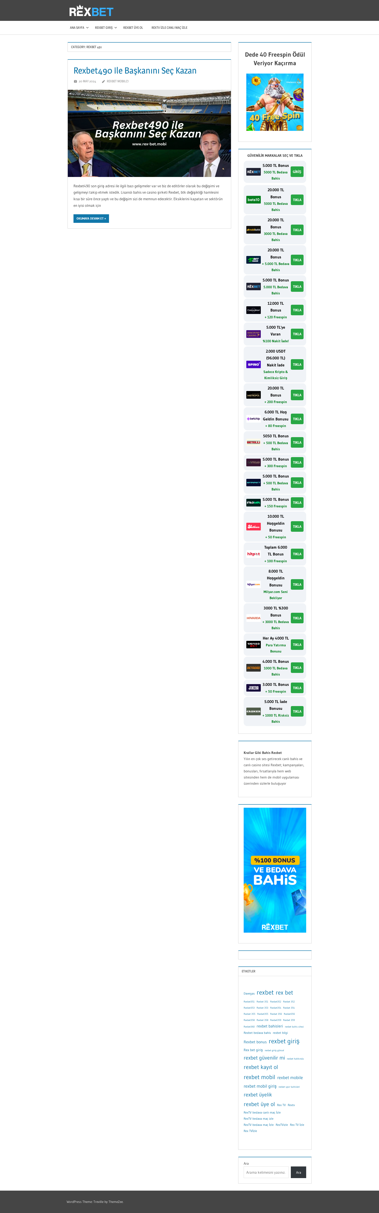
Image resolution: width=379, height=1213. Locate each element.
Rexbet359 (275, 1020)
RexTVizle (282, 1125)
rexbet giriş (284, 1041)
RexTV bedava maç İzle (259, 1125)
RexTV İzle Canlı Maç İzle (169, 27)
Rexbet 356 (276, 1014)
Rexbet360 (249, 1026)
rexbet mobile (290, 1077)
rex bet (284, 992)
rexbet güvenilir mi (264, 1057)
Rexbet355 (262, 1014)
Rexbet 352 (289, 1001)
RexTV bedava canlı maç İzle (262, 1112)
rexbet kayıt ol (261, 1067)
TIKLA (297, 200)
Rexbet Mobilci (118, 81)
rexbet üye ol (259, 1104)
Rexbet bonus (255, 1041)
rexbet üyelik (258, 1094)
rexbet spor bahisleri (289, 1086)
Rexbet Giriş (104, 27)
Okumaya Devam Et (90, 218)
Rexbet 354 (289, 1007)
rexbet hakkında (295, 1058)
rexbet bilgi (280, 1033)
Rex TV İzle (297, 1125)
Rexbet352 (275, 1001)
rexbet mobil (259, 1077)
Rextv (291, 1105)
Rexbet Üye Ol (133, 27)
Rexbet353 (249, 1007)
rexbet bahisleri (270, 1026)
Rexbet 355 (249, 1014)
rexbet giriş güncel (274, 1050)
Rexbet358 (249, 1020)
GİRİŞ (297, 171)
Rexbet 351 (262, 1001)
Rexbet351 (249, 1001)
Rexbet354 (275, 1007)
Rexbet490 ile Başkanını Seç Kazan (135, 70)
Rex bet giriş (253, 1050)
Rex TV (281, 1105)
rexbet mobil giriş (260, 1086)
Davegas (249, 993)
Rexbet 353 (262, 1007)
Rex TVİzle (250, 1131)
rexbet (265, 992)
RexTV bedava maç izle (259, 1119)
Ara (246, 1163)
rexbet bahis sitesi (294, 1026)
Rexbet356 (289, 1014)
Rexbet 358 (262, 1020)
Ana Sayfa (77, 27)
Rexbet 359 (289, 1020)
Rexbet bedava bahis (257, 1033)
